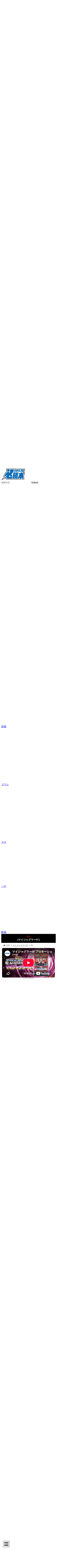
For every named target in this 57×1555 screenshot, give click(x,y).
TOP (8, 945)
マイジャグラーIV (20, 945)
